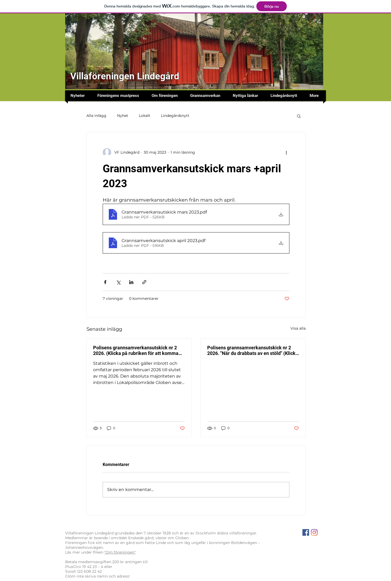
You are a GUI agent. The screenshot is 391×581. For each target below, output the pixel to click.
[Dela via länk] (144, 282)
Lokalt (144, 115)
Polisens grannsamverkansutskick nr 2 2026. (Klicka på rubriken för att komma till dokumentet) (135, 350)
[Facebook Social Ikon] (305, 532)
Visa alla (298, 328)
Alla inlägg (96, 115)
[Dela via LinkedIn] (131, 282)
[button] (298, 116)
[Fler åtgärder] (286, 152)
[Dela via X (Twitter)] (118, 282)
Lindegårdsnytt (175, 115)
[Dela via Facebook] (105, 282)
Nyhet (122, 115)
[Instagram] (314, 532)
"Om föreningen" (120, 552)
